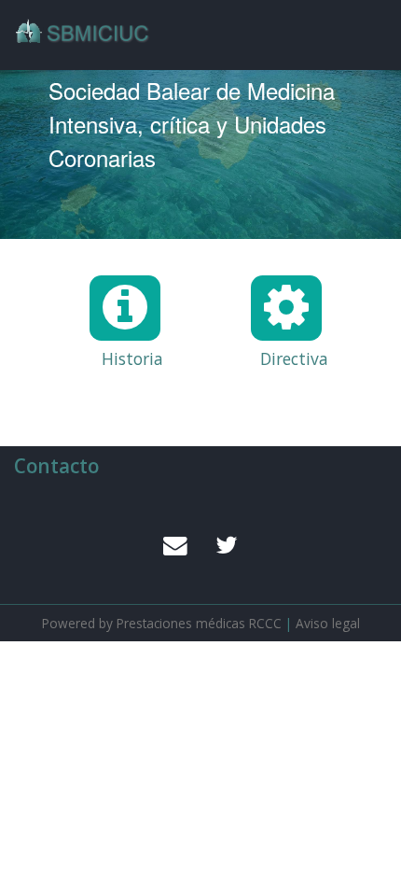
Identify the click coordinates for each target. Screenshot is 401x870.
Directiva (280, 360)
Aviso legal (328, 623)
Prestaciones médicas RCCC (199, 623)
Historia (118, 360)
